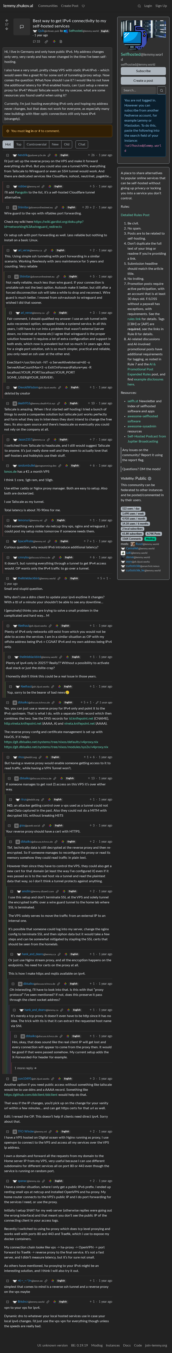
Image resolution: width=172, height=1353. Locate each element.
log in (30, 131)
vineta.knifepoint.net (79, 723)
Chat (81, 144)
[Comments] (21, 26)
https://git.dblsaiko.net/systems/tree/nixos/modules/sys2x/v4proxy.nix (56, 747)
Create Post (69, 6)
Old (66, 144)
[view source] (60, 41)
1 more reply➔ (25, 1068)
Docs (127, 1345)
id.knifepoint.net (81, 718)
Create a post (143, 80)
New (55, 144)
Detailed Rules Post (135, 215)
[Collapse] (7, 155)
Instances (113, 1345)
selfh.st (133, 401)
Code (138, 1345)
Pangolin (21, 192)
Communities (48, 6)
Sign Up (161, 6)
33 (38, 41)
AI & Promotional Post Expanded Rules (142, 369)
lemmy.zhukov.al (18, 6)
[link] (46, 42)
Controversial (37, 144)
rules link (134, 319)
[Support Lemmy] (83, 6)
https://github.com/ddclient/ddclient (30, 1094)
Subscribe (143, 71)
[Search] (139, 6)
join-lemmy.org (156, 1345)
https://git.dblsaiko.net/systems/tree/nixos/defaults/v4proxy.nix (51, 742)
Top (18, 144)
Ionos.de (10, 471)
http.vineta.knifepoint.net (23, 723)
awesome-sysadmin (142, 426)
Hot (8, 144)
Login (148, 6)
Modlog (150, 539)
